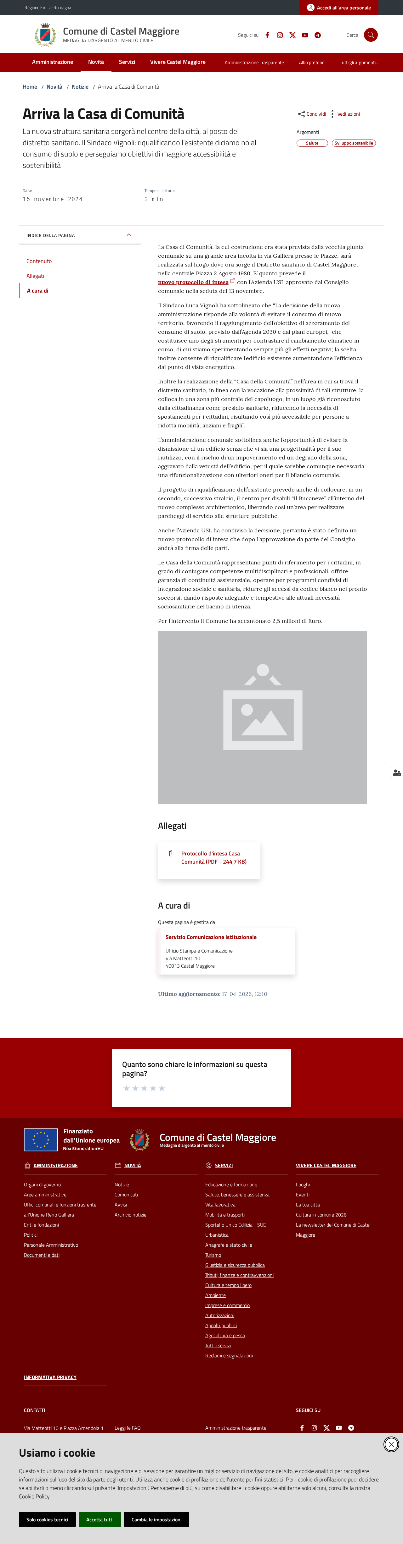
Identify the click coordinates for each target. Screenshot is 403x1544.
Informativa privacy (50, 1377)
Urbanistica (217, 1235)
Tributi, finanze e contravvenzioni (239, 1275)
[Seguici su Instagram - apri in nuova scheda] (277, 34)
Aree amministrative (45, 1194)
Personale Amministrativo (51, 1245)
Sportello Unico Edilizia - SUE (235, 1224)
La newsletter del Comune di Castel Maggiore (333, 1230)
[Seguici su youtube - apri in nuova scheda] (302, 34)
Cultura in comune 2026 (321, 1214)
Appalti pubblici (221, 1325)
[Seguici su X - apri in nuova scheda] (290, 34)
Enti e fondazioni (41, 1224)
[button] (370, 34)
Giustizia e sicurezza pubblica (235, 1265)
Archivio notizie (130, 1214)
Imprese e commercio (227, 1305)
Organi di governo (42, 1184)
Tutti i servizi (218, 1345)
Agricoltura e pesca (225, 1335)
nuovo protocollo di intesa (193, 282)
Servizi (224, 1165)
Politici (30, 1235)
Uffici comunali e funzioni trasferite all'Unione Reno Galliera (60, 1209)
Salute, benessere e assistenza (237, 1194)
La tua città (308, 1204)
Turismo (213, 1255)
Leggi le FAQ (128, 1427)
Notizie (80, 86)
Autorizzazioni (219, 1315)
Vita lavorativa (220, 1204)
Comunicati (126, 1194)
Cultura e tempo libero (228, 1285)
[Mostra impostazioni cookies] (397, 772)
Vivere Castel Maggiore (326, 1165)
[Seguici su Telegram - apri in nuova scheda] (315, 34)
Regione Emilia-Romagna (48, 7)
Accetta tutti (100, 1519)
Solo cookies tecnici (47, 1519)
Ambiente (215, 1295)
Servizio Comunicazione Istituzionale (211, 937)
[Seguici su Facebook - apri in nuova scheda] (264, 34)
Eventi (302, 1194)
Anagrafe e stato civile (228, 1245)
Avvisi (121, 1204)
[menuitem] (53, 62)
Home (30, 86)
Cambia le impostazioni (157, 1519)
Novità (54, 86)
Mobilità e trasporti (225, 1214)
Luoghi (303, 1184)
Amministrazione (56, 1165)
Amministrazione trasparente (235, 1427)
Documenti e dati (42, 1255)
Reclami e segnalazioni (229, 1355)
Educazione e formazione (231, 1184)
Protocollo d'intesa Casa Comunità (214, 857)
